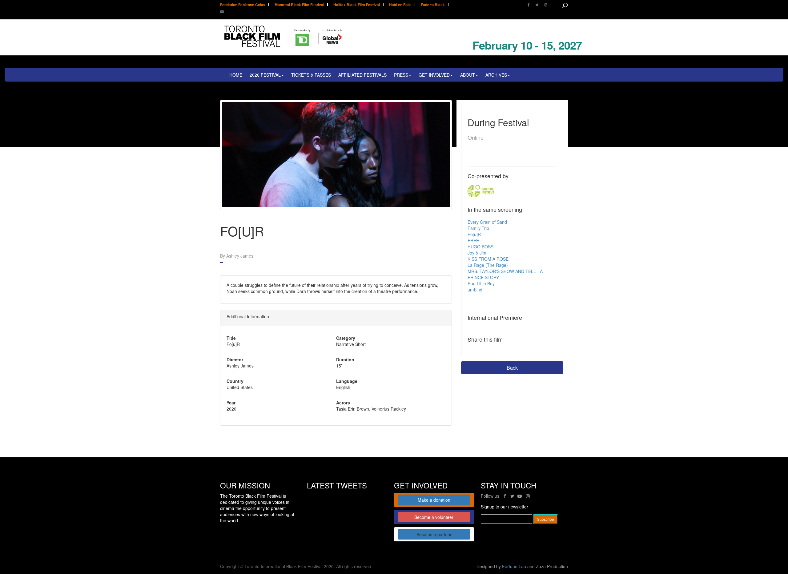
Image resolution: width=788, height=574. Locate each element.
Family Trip (478, 228)
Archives (496, 75)
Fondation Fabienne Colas (242, 5)
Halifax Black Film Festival (356, 5)
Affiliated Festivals (362, 75)
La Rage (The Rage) (488, 265)
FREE (473, 240)
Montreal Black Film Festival (299, 5)
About (467, 75)
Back (512, 367)
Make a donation (434, 500)
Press (401, 75)
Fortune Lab (514, 566)
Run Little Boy (481, 283)
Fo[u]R (474, 234)
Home (235, 75)
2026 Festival (265, 75)
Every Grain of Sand (487, 222)
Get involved (434, 75)
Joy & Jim (477, 253)
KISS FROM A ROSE (488, 259)
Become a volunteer (433, 517)
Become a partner (434, 534)
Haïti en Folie (400, 5)
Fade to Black (433, 5)
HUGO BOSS (480, 246)
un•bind (475, 290)
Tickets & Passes (311, 75)
